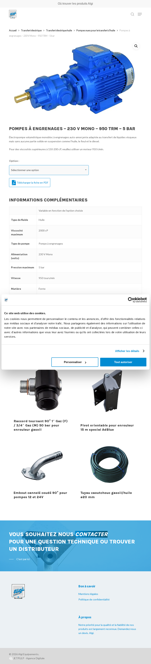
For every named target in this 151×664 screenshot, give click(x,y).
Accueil (13, 30)
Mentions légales (88, 593)
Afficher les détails (127, 351)
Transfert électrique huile (59, 30)
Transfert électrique (31, 30)
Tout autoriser (123, 362)
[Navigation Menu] (140, 14)
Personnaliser (73, 362)
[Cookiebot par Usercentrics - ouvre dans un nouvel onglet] (131, 300)
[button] (136, 46)
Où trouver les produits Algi (75, 3)
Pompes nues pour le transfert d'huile (95, 30)
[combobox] (49, 170)
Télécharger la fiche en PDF (32, 182)
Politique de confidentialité (94, 599)
